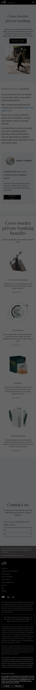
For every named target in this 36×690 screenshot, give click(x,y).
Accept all (6, 686)
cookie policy (23, 679)
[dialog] (18, 679)
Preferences (18, 686)
